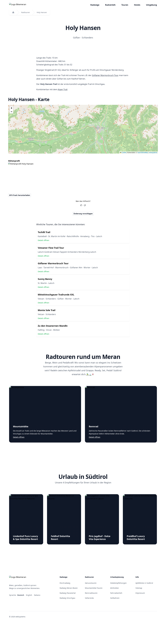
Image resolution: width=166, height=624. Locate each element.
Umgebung (151, 5)
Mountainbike (20, 426)
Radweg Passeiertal (68, 593)
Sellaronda (89, 598)
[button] (11, 108)
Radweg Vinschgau (67, 598)
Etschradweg (65, 583)
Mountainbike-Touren (93, 588)
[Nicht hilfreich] (85, 205)
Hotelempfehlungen (118, 583)
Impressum (140, 593)
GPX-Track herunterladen (19, 195)
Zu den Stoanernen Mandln (53, 325)
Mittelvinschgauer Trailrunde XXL (56, 294)
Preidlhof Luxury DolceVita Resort (136, 538)
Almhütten (114, 588)
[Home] (13, 12)
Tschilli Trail (44, 232)
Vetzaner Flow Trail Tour (51, 247)
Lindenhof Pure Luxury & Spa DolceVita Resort (25, 538)
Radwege (94, 5)
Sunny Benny (45, 279)
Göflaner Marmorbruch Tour (105, 75)
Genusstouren (90, 583)
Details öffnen (43, 240)
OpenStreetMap (143, 152)
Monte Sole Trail (46, 310)
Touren (124, 5)
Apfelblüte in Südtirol (144, 583)
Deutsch (21, 595)
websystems (153, 152)
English (29, 595)
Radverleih (110, 5)
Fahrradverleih (116, 593)
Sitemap (138, 588)
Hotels (137, 5)
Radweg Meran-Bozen (69, 588)
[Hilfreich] (81, 205)
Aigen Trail (62, 89)
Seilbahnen (114, 598)
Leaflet (123, 152)
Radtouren (25, 12)
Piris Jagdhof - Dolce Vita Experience (99, 538)
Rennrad (93, 426)
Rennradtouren (91, 593)
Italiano (37, 595)
